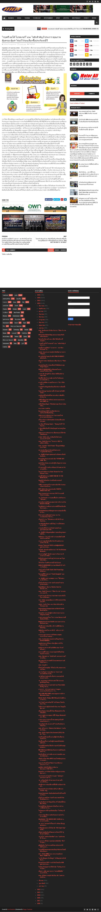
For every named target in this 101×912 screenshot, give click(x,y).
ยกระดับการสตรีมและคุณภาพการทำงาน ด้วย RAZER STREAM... (52, 503)
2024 (39, 300)
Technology (37, 18)
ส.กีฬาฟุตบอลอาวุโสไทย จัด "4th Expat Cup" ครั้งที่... (51, 828)
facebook (63, 250)
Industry (26, 329)
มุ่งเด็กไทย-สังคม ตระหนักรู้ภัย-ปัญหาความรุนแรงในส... (52, 464)
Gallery (25, 336)
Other (86, 18)
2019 (38, 898)
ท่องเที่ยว (18, 298)
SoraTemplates (11, 909)
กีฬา (23, 302)
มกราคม (41, 886)
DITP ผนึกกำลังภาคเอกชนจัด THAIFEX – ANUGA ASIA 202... (50, 490)
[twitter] (90, 1)
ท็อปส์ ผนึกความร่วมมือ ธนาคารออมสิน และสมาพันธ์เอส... (51, 755)
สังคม (14, 302)
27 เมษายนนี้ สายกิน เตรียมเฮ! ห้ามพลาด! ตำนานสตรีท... (52, 468)
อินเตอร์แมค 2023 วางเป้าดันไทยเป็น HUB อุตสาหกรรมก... (51, 863)
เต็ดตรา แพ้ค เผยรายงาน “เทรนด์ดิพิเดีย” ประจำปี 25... (50, 872)
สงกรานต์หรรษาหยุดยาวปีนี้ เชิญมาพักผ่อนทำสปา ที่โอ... (52, 716)
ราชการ (5, 302)
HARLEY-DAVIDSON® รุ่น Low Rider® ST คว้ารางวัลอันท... (51, 566)
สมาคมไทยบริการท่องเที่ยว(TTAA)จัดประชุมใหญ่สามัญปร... (51, 366)
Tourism (27, 18)
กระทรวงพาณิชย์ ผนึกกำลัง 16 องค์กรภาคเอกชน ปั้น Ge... (50, 542)
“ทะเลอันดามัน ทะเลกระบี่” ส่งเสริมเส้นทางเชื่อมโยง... (51, 724)
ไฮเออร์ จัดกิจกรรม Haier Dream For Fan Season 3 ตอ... (50, 472)
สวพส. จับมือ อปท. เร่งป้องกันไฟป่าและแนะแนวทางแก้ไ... (50, 438)
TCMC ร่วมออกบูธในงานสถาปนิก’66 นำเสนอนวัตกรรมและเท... (51, 485)
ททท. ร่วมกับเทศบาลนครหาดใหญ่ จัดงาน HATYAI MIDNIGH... (50, 639)
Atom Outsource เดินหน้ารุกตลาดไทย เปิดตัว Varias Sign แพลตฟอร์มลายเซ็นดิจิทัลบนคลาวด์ (88, 192)
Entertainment (48, 18)
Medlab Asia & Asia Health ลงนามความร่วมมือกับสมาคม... (51, 622)
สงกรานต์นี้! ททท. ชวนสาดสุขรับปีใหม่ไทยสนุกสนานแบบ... (51, 652)
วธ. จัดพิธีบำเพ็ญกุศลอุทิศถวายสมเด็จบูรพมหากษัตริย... (52, 533)
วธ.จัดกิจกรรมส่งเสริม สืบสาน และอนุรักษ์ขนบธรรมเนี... (51, 677)
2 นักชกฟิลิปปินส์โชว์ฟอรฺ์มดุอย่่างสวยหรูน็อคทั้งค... (51, 429)
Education (5, 329)
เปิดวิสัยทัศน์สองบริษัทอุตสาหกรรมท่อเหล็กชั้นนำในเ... (52, 511)
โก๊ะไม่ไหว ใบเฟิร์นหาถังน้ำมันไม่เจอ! (49, 562)
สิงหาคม (41, 317)
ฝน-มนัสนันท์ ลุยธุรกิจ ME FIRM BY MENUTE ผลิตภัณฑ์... (51, 357)
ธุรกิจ (16, 295)
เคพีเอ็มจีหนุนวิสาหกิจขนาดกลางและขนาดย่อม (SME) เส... (51, 400)
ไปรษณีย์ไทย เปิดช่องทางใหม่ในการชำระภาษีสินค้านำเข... (51, 807)
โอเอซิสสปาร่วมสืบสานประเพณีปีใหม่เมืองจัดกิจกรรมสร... (52, 507)
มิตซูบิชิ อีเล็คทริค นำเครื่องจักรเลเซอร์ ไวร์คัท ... (50, 481)
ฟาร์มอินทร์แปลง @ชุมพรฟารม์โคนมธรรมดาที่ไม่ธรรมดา (87, 183)
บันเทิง (16, 305)
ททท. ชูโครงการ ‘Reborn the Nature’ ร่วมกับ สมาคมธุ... (52, 729)
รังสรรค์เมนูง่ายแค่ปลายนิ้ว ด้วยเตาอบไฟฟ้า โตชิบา (51, 392)
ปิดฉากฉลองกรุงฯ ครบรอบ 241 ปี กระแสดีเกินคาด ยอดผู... (51, 494)
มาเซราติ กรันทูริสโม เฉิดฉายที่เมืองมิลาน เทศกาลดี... (51, 374)
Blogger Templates (27, 909)
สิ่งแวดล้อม (18, 319)
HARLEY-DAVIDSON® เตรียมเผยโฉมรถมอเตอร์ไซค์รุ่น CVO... (49, 370)
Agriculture (20, 340)
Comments (92, 93)
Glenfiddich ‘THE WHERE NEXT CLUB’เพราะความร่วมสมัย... (51, 820)
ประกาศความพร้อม (44, 408)
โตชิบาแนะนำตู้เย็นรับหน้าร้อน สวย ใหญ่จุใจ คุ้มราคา (52, 707)
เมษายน (41, 328)
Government (6, 323)
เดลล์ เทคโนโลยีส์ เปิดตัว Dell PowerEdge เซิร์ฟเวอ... (51, 570)
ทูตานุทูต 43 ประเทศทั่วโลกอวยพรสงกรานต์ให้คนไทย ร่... (51, 661)
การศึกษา (5, 312)
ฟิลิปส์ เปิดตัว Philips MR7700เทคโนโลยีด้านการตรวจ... (52, 699)
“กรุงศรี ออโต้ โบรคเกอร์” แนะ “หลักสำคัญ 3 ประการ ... (52, 344)
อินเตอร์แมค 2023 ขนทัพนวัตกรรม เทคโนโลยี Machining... (48, 412)
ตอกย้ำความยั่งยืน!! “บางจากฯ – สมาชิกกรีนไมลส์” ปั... (50, 348)
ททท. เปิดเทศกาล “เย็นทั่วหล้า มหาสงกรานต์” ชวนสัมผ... (52, 657)
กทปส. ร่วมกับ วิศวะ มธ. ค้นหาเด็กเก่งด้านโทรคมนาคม (51, 605)
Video (15, 343)
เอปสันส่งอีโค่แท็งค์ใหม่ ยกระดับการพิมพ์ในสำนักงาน (51, 396)
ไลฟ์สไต (5, 347)
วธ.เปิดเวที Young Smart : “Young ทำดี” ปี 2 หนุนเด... (51, 425)
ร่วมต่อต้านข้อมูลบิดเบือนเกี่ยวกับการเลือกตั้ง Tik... (51, 387)
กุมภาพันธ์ (42, 883)
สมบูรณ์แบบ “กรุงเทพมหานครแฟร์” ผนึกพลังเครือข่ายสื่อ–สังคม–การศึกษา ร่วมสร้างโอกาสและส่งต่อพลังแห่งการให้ (55, 225)
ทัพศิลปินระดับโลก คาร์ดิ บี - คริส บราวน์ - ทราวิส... (51, 631)
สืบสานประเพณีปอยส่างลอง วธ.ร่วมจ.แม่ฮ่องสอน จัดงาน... (49, 516)
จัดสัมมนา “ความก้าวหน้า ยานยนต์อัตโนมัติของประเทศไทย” (51, 537)
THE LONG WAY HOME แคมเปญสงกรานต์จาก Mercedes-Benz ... (51, 694)
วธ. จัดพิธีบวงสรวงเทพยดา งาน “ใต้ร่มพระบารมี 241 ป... (51, 579)
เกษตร (24, 309)
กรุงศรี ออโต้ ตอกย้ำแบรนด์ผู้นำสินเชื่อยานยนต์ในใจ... (51, 737)
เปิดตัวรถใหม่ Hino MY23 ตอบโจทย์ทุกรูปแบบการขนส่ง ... (51, 759)
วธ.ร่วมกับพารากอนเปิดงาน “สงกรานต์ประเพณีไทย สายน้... (50, 672)
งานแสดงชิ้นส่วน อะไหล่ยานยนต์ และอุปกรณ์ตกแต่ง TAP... (50, 529)
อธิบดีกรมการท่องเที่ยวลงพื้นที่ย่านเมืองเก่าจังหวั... (51, 785)
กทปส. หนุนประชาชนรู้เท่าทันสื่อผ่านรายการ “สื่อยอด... (52, 353)
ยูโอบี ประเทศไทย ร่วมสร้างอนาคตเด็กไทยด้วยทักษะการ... (51, 798)
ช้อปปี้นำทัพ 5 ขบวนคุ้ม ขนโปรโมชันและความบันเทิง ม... (51, 379)
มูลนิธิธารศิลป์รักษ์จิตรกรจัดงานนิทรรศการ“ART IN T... (48, 768)
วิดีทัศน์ (16, 336)
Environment (6, 343)
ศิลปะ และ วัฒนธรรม (16, 326)
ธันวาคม (41, 306)
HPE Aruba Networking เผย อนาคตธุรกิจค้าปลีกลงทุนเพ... (51, 335)
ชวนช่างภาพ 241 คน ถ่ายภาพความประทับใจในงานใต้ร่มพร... (51, 596)
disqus (57, 250)
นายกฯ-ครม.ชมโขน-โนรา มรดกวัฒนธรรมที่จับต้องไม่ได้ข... (52, 618)
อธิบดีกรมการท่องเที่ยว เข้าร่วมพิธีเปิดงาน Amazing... (51, 627)
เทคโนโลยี (5, 305)
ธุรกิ (23, 343)
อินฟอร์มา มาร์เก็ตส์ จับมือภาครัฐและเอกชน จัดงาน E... (51, 772)
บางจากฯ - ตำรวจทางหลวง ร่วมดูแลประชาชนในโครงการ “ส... (49, 690)
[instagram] (95, 1)
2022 (39, 889)
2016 (38, 903)
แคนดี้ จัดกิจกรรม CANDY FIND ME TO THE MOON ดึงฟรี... (50, 477)
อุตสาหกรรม (6, 319)
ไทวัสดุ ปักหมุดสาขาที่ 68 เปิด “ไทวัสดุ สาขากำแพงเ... (51, 867)
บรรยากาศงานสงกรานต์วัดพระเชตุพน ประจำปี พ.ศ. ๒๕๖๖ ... (50, 635)
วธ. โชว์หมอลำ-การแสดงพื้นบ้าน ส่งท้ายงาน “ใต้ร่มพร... (51, 498)
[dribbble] (93, 1)
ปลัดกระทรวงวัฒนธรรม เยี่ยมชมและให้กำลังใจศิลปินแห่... (52, 433)
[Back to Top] (98, 909)
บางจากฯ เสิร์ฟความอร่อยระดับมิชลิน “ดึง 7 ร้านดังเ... (51, 841)
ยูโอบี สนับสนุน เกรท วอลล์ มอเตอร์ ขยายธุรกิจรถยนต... (51, 583)
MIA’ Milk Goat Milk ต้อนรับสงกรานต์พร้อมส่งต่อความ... (51, 750)
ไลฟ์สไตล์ (29, 28)
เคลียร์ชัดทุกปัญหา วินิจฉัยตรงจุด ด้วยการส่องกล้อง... (52, 405)
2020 (39, 895)
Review (94, 18)
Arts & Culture (6, 336)
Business (11, 18)
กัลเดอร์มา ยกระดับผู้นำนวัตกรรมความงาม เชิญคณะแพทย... (51, 613)
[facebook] (87, 1)
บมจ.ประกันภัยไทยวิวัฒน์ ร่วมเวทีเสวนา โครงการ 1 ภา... (50, 763)
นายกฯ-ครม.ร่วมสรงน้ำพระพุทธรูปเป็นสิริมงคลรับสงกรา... (51, 720)
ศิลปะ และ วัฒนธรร (8, 340)
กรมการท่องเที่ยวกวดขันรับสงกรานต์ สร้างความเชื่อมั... (51, 815)
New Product (76, 18)
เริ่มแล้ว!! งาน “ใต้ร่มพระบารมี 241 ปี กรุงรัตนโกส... (51, 520)
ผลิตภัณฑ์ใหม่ (6, 298)
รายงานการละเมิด (74, 324)
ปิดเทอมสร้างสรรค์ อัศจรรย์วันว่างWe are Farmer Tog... (50, 789)
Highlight (77, 93)
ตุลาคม (41, 311)
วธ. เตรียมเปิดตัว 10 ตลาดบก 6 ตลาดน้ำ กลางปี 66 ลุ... (50, 781)
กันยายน (41, 314)
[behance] (98, 1)
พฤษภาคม (42, 325)
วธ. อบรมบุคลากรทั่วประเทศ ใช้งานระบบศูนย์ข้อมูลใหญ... (51, 681)
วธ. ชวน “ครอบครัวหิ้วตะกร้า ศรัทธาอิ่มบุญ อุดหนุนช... (51, 824)
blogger (51, 250)
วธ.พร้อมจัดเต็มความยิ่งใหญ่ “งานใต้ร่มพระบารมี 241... (51, 524)
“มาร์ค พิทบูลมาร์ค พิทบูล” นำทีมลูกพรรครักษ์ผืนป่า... (52, 859)
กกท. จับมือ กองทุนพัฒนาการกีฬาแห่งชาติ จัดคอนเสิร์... (52, 600)
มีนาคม (41, 880)
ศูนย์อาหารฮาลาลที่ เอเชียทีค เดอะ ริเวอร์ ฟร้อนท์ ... (50, 648)
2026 (39, 295)
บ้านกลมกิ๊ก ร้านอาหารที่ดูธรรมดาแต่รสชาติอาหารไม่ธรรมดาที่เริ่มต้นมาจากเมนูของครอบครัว (89, 137)
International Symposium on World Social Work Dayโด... (51, 609)
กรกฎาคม (42, 319)
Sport (58, 18)
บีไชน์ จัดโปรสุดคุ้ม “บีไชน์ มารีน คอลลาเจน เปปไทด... (51, 668)
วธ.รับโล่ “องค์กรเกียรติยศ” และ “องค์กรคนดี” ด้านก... (51, 837)
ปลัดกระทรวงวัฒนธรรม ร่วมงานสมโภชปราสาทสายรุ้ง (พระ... (50, 416)
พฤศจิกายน (42, 308)
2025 (39, 298)
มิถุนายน (41, 322)
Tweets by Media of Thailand (77, 103)
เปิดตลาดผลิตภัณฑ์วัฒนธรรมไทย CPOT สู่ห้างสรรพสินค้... (51, 833)
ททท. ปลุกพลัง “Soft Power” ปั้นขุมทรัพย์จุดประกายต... (51, 446)
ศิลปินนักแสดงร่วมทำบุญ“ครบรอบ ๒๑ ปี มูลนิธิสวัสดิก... (51, 559)
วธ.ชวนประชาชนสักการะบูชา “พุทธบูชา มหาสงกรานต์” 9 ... (50, 776)
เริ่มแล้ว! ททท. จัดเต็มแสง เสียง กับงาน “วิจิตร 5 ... (52, 361)
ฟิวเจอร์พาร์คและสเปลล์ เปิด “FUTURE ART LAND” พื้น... (51, 459)
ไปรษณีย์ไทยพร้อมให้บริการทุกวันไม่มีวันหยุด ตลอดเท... (51, 746)
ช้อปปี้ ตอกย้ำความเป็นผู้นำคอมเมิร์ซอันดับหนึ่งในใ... (51, 742)
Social (19, 18)
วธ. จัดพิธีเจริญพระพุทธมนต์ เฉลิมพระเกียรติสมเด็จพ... (51, 455)
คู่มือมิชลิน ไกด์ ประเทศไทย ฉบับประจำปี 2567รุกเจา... (50, 846)
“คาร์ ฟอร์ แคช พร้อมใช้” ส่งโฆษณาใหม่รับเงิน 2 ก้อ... (51, 703)
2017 (38, 901)
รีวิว (4, 326)
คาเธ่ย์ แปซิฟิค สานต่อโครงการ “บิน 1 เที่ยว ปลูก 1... (51, 383)
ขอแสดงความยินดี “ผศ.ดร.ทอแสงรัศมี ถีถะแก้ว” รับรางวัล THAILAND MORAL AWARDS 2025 (58, 29)
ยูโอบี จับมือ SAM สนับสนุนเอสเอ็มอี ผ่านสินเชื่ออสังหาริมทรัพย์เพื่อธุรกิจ (89, 120)
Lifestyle (66, 18)
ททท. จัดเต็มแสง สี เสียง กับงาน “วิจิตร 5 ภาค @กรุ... (52, 331)
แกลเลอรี (14, 333)
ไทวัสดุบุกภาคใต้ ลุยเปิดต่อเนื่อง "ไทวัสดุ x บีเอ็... (51, 811)
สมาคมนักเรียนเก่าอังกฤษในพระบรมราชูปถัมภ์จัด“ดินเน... (49, 451)
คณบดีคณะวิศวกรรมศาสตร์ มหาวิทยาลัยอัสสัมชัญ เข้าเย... (51, 685)
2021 (38, 892)
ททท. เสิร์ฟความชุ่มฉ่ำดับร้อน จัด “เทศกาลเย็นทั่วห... (51, 876)
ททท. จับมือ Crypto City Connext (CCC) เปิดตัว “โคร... (51, 733)
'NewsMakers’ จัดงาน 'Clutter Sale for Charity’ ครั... (49, 588)
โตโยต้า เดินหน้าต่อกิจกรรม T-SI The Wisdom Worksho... (52, 550)
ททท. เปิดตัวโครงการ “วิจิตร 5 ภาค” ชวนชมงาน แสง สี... (51, 592)
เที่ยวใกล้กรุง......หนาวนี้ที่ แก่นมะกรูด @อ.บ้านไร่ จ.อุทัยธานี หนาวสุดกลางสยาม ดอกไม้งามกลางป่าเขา (84, 175)
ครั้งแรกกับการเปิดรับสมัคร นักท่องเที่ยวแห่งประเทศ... (51, 420)
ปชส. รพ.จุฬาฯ (42, 665)
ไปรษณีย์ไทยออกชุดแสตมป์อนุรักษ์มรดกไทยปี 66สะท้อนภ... (52, 850)
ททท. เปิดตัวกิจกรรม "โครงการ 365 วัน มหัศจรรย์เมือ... (50, 442)
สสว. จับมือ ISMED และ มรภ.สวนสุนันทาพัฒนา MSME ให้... (50, 854)
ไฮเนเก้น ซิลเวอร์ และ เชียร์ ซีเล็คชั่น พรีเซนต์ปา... (50, 340)
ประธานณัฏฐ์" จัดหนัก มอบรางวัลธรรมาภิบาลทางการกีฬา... (51, 555)
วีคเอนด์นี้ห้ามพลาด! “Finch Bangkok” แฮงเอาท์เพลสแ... (51, 575)
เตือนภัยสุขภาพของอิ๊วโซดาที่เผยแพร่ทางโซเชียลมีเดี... (51, 711)
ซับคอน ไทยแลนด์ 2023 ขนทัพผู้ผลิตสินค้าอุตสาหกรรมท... (51, 546)
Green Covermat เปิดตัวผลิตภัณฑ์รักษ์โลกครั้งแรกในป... (52, 794)
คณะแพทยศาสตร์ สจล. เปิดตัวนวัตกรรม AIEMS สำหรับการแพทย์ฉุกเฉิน (88, 113)
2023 (39, 303)
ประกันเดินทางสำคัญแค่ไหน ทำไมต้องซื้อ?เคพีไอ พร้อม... (51, 802)
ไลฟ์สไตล (24, 333)
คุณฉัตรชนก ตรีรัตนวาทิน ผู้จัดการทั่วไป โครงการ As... (50, 644)
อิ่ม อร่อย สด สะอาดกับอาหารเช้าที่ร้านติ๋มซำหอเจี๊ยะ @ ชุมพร (88, 128)
